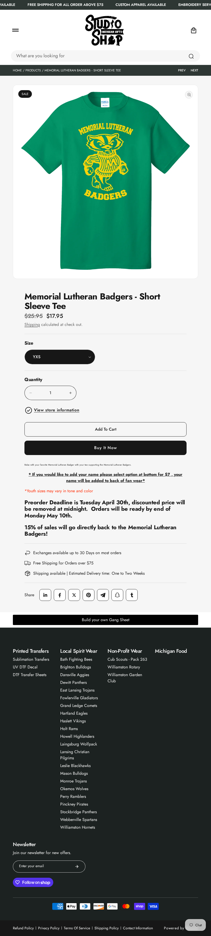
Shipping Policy (106, 928)
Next (194, 70)
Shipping (32, 324)
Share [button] (29, 595)
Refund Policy (23, 928)
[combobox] (105, 56)
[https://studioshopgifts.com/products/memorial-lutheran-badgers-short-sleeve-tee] (45, 595)
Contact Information (138, 928)
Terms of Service (77, 928)
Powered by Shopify (181, 928)
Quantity (33, 380)
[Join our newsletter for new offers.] (77, 867)
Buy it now (105, 448)
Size (28, 343)
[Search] (191, 56)
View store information (56, 410)
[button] (15, 30)
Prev (182, 70)
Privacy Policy (48, 928)
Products (33, 70)
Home (17, 70)
